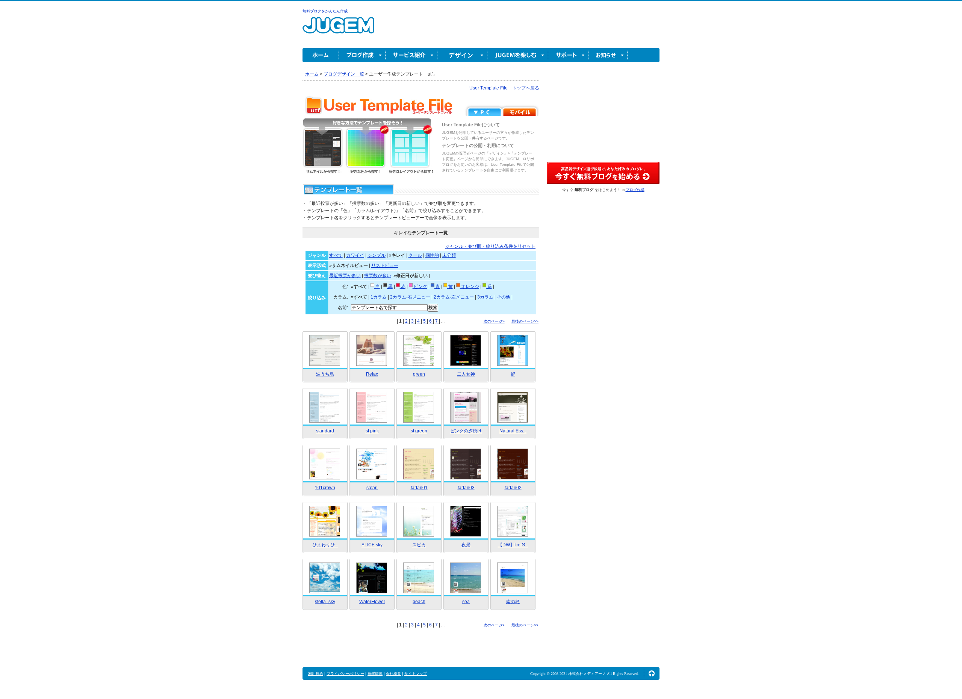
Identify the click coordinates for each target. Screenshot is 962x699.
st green (419, 431)
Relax (372, 374)
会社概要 (393, 674)
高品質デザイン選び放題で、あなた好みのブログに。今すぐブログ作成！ (603, 173)
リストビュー (384, 265)
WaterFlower (372, 601)
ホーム (321, 55)
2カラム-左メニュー (454, 297)
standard (325, 431)
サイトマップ (415, 674)
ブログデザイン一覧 (344, 74)
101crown (325, 487)
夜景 (465, 544)
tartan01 (419, 487)
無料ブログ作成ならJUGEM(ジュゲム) (338, 29)
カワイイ (355, 255)
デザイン (462, 55)
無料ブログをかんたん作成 (325, 11)
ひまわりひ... (325, 544)
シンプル (377, 255)
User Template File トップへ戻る (504, 88)
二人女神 (466, 374)
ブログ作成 (362, 55)
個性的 (432, 255)
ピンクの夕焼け (466, 431)
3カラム (485, 297)
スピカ (419, 544)
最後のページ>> (524, 321)
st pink (372, 431)
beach (419, 601)
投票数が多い (377, 275)
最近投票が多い (345, 275)
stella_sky (325, 601)
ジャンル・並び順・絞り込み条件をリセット (490, 246)
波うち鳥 (325, 374)
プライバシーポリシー (345, 674)
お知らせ (608, 55)
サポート (568, 55)
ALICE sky (372, 544)
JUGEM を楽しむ (517, 55)
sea (466, 601)
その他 (503, 297)
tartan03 (466, 487)
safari (372, 487)
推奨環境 (375, 674)
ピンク (420, 286)
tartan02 (513, 487)
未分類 (449, 255)
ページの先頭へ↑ (651, 673)
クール (415, 255)
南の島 (513, 601)
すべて (336, 255)
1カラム (379, 297)
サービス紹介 (411, 55)
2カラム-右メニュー (410, 297)
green (419, 374)
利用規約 (315, 674)
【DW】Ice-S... (513, 544)
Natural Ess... (512, 431)
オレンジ (469, 286)
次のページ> (494, 321)
